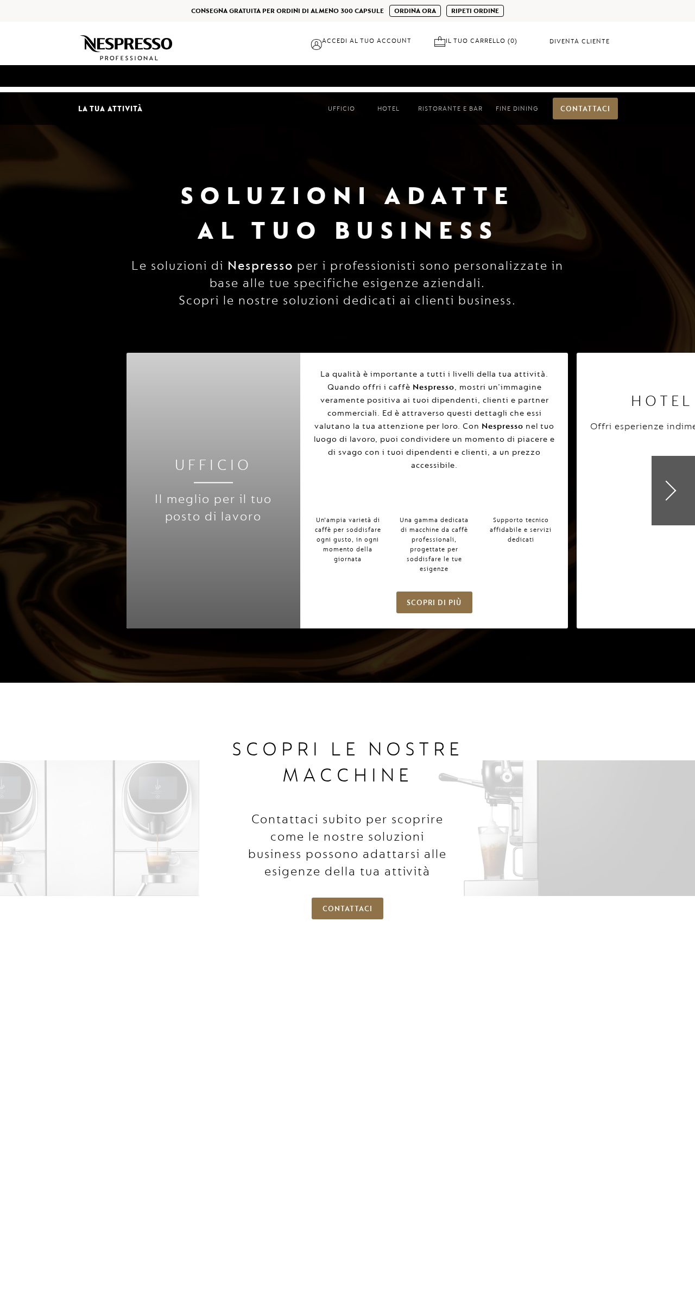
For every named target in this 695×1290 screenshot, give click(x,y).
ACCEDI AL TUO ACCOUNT (367, 41)
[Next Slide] (673, 490)
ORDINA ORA (415, 11)
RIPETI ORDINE (475, 11)
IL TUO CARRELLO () (484, 40)
